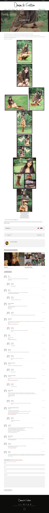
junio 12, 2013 (43, 283)
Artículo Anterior (10, 234)
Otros (22, 9)
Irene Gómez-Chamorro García (13, 407)
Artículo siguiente (39, 234)
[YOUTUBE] (41, 9)
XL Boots (6, 267)
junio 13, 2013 (43, 443)
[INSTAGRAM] (39, 9)
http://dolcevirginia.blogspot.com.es (12, 439)
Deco (17, 9)
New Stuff (9, 235)
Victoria (12, 283)
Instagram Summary (28, 267)
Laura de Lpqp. (10, 390)
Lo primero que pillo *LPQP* (11, 395)
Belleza (13, 9)
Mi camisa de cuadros (12, 375)
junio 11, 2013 (43, 375)
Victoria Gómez (6, 268)
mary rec (9, 349)
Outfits (9, 9)
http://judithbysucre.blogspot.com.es (12, 339)
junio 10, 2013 (43, 303)
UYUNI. (9, 451)
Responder (12, 284)
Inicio (5, 9)
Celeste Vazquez (11, 303)
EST (8, 276)
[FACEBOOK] (42, 9)
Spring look (39, 235)
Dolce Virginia (10, 436)
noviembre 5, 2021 (43, 451)
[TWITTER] (44, 9)
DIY (19, 9)
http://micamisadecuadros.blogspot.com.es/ (13, 380)
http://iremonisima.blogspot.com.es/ (12, 414)
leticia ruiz (10, 318)
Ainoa (9, 289)
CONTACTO (5, 0)
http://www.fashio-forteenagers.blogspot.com (13, 293)
